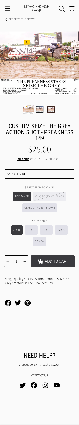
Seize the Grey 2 (22, 20)
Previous (4, 63)
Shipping (23, 159)
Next (74, 63)
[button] (7, 8)
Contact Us (39, 375)
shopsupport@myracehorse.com (39, 364)
